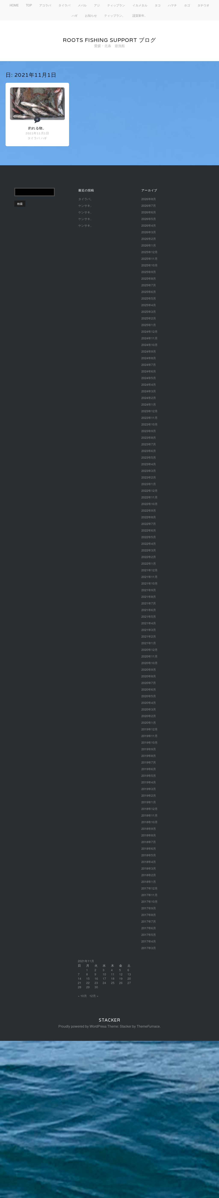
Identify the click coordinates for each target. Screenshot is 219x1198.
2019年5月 (148, 775)
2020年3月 (148, 709)
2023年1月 (148, 484)
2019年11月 (149, 736)
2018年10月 (149, 822)
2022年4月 (148, 543)
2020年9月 (148, 669)
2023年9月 (148, 431)
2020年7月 (148, 683)
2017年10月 (149, 901)
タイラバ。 (85, 199)
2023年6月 (148, 451)
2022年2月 (148, 557)
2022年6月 (148, 530)
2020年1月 (148, 722)
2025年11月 (149, 258)
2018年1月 (148, 881)
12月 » (93, 996)
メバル (82, 5)
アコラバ (45, 5)
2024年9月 (148, 351)
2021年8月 (148, 596)
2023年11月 (149, 417)
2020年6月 (148, 689)
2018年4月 (148, 862)
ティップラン (116, 5)
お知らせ (91, 15)
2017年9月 (148, 908)
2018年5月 (148, 855)
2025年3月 (148, 311)
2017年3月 (148, 948)
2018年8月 (148, 835)
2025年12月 (149, 252)
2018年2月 (148, 875)
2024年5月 (148, 378)
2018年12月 (149, 809)
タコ (158, 5)
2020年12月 (149, 649)
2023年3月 (148, 470)
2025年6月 (148, 292)
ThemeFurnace (148, 1026)
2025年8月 (148, 278)
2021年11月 (149, 577)
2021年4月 (148, 623)
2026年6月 (148, 212)
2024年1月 (148, 404)
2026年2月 (148, 238)
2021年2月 (148, 636)
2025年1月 (148, 325)
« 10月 (82, 996)
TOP (29, 5)
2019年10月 (149, 742)
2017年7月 (148, 921)
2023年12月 (149, 411)
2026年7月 (148, 205)
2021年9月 (148, 590)
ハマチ (172, 5)
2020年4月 (148, 702)
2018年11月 (149, 815)
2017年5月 (148, 934)
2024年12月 (149, 331)
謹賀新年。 (139, 15)
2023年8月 (148, 437)
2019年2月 (148, 795)
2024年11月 (149, 338)
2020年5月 (148, 696)
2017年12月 (149, 888)
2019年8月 (148, 755)
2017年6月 (148, 928)
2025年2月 (148, 318)
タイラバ (64, 5)
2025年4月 (148, 305)
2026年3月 (148, 232)
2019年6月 (148, 769)
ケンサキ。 (85, 205)
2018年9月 (148, 828)
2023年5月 (148, 457)
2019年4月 (148, 782)
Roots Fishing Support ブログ (109, 40)
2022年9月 (148, 510)
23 (96, 983)
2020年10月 (149, 663)
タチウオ (203, 5)
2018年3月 (148, 868)
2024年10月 (149, 345)
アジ (97, 5)
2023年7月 (148, 444)
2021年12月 (149, 570)
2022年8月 (148, 517)
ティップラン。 (114, 15)
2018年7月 (148, 842)
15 (88, 978)
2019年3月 (148, 789)
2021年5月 (148, 616)
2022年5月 (148, 537)
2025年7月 (148, 285)
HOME (14, 5)
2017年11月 (149, 895)
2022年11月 (149, 497)
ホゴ (187, 5)
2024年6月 (148, 371)
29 (88, 987)
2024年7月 (148, 364)
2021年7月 (148, 603)
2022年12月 (149, 490)
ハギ (75, 15)
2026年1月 (148, 245)
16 (96, 978)
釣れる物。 (37, 128)
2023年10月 (149, 424)
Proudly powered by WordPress (82, 1026)
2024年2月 (148, 398)
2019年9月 (148, 749)
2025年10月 (149, 265)
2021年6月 (148, 610)
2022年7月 (148, 523)
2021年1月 (148, 643)
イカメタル (139, 5)
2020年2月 (148, 716)
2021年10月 (149, 583)
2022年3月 (148, 550)
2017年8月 (148, 915)
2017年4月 (148, 941)
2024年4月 (148, 384)
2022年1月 (148, 563)
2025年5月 (148, 298)
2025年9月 (148, 272)
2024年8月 (148, 358)
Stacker (109, 1020)
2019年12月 (149, 729)
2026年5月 (148, 219)
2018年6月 (148, 848)
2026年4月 (148, 225)
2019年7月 (148, 762)
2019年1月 (148, 802)
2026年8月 (148, 199)
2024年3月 (148, 391)
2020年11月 (149, 656)
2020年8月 (148, 676)
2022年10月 (149, 504)
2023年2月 (148, 477)
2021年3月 (148, 630)
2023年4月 (148, 464)
